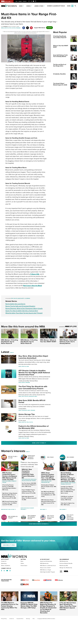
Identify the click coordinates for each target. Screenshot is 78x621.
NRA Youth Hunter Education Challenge (70, 517)
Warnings (28, 618)
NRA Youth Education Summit (50, 517)
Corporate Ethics (20, 618)
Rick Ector (68, 484)
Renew (20, 1)
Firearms (18, 28)
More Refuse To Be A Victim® (8, 509)
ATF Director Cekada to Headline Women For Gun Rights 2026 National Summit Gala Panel (34, 372)
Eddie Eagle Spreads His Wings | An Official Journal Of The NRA (29, 498)
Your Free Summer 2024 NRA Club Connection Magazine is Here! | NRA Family (29, 484)
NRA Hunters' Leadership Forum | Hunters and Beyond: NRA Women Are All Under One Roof (9, 476)
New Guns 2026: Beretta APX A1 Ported (32, 401)
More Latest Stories (45, 443)
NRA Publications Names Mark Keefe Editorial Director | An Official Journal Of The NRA (48, 502)
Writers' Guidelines (5, 565)
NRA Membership (44, 563)
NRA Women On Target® (12, 517)
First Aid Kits (14, 298)
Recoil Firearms (65, 482)
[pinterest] (31, 27)
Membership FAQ (64, 565)
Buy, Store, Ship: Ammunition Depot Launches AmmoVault (33, 357)
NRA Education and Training (29, 480)
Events (23, 382)
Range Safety (21, 298)
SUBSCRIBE (9, 545)
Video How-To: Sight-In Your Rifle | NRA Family (67, 503)
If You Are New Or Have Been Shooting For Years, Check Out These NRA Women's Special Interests (68, 606)
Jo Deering (27, 298)
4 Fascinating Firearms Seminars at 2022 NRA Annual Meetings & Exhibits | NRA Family (9, 487)
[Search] (75, 5)
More (11, 352)
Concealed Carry (32, 396)
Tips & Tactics (12, 28)
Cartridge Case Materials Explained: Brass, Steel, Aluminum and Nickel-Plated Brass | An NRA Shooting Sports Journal (68, 490)
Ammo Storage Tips (27, 414)
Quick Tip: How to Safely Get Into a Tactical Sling (21, 311)
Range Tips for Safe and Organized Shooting (20, 306)
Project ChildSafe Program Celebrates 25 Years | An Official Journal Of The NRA (28, 491)
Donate (24, 1)
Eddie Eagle (33, 479)
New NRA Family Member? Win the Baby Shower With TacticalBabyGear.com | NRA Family (48, 494)
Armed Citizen (38, 6)
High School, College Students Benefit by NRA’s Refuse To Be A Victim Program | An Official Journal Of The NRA (9, 495)
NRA (49, 482)
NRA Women (70, 457)
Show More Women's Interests (47, 524)
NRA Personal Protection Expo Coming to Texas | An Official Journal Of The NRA (9, 503)
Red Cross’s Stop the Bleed (32, 285)
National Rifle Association (46, 481)
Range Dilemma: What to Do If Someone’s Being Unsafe (24, 308)
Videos (28, 6)
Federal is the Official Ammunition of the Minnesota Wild (34, 427)
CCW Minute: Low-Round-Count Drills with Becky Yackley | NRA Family (67, 498)
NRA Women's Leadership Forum (48, 565)
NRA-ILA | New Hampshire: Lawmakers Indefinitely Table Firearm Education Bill (28, 473)
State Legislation (26, 479)
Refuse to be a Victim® (45, 567)
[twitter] (27, 27)
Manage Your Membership (66, 567)
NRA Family (50, 457)
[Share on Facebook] (23, 27)
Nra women (8, 481)
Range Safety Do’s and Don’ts (15, 304)
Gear (27, 366)
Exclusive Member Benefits (66, 563)
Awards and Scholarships (46, 561)
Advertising (3, 563)
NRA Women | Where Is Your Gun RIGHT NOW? (48, 341)
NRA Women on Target (45, 570)
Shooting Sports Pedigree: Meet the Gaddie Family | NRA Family (48, 486)
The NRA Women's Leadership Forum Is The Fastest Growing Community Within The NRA (9, 606)
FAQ (33, 618)
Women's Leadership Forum (56, 6)
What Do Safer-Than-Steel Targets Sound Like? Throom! (24, 313)
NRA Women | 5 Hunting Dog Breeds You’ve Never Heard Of (9, 341)
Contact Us (3, 561)
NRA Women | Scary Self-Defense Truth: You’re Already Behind (68, 341)
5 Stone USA (34, 274)
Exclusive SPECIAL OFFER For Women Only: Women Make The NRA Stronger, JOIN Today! (29, 605)
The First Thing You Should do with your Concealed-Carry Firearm (33, 387)
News (20, 6)
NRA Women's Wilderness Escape (32, 517)
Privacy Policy (4, 618)
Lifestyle (6, 28)
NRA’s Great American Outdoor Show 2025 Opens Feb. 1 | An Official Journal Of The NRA (48, 476)
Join (16, 1)
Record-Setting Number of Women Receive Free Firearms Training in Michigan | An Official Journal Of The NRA (68, 477)
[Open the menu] (72, 5)
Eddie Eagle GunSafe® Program (31, 457)
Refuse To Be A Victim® (12, 457)
